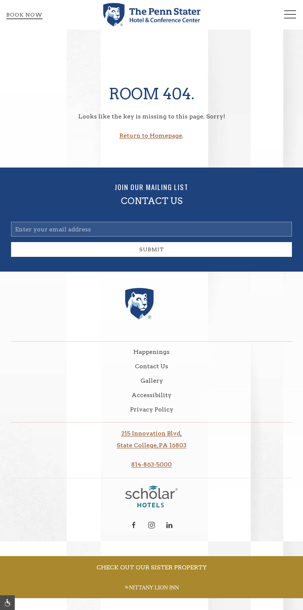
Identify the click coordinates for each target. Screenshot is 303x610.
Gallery (151, 380)
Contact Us (151, 366)
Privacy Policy (151, 409)
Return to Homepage (150, 135)
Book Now (24, 15)
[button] (290, 15)
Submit (151, 249)
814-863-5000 (151, 464)
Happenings (151, 351)
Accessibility (151, 395)
